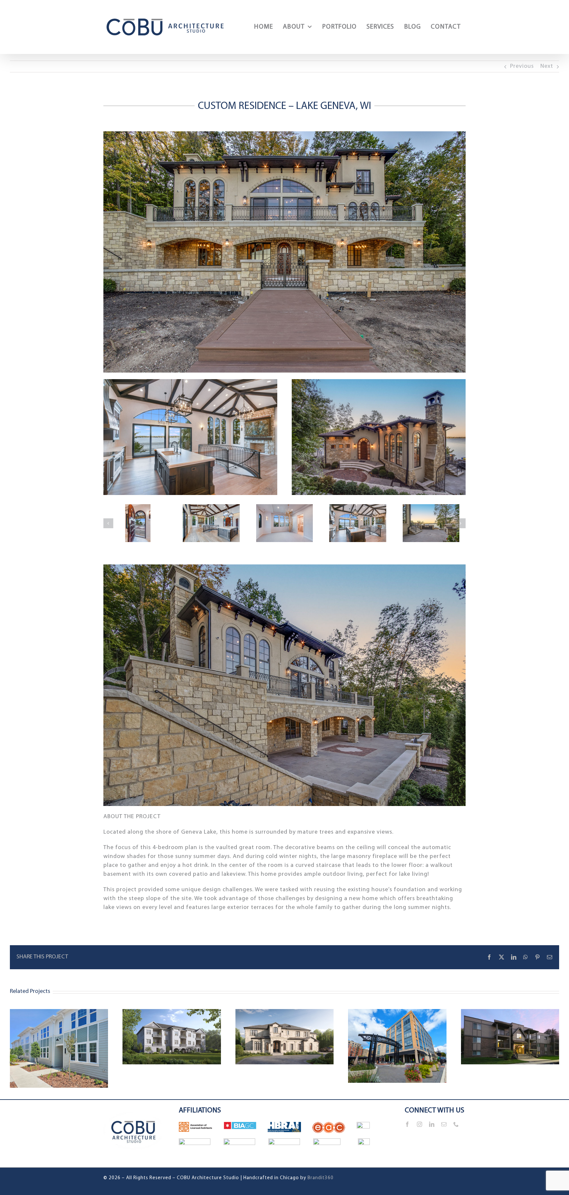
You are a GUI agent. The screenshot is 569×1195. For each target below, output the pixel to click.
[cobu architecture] (133, 1103)
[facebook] (407, 1124)
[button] (108, 523)
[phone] (456, 1124)
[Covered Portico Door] (137, 523)
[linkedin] (432, 1124)
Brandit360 (321, 1178)
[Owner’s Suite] (284, 523)
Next (546, 66)
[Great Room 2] (357, 523)
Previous (522, 66)
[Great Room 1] (211, 523)
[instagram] (419, 1124)
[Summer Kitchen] (431, 523)
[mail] (444, 1124)
